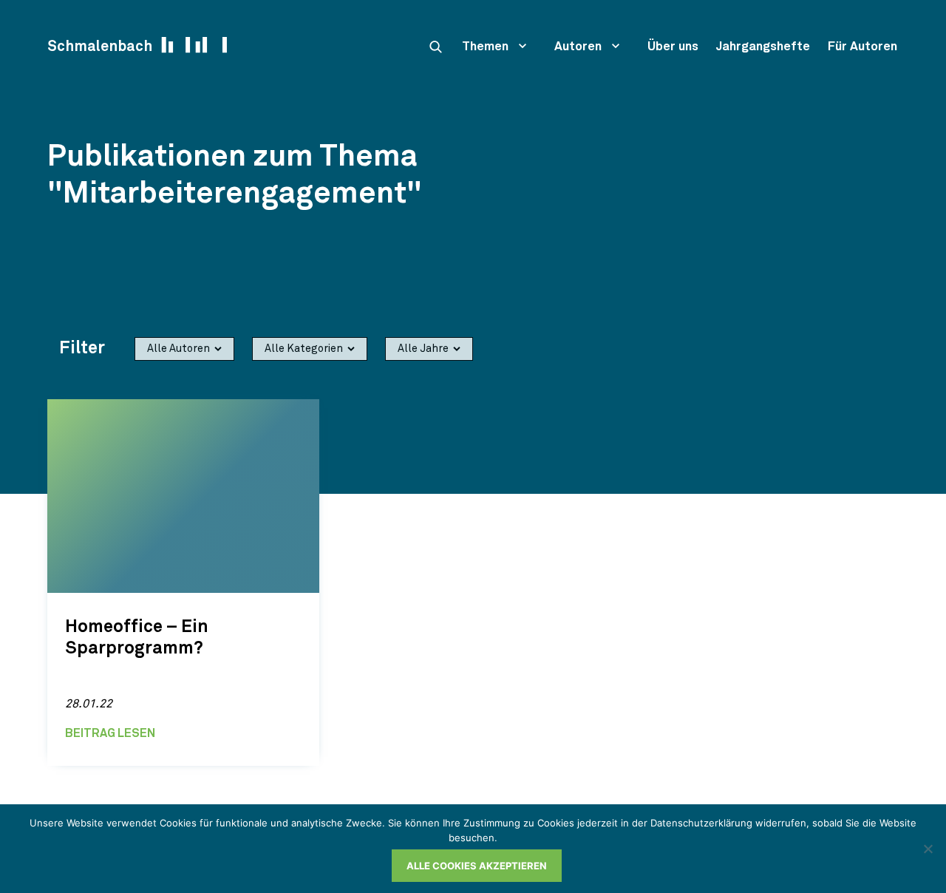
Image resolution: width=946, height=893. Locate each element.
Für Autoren (862, 47)
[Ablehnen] (927, 848)
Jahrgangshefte (763, 47)
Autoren (578, 47)
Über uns (672, 47)
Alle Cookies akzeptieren (476, 866)
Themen (485, 47)
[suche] (435, 46)
